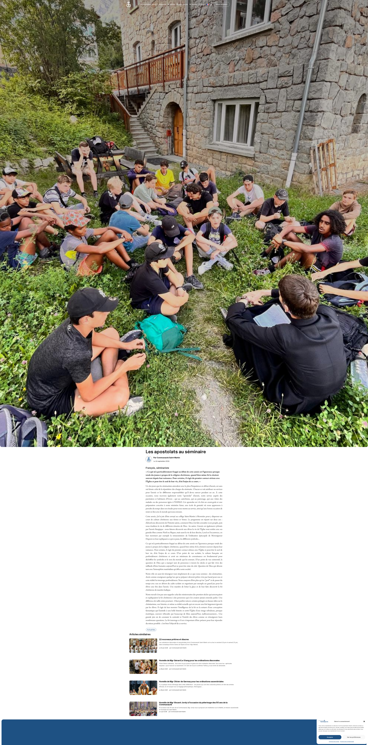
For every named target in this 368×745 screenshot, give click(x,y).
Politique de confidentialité (347, 741)
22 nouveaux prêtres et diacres (174, 639)
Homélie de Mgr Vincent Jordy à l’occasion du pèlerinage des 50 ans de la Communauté (193, 703)
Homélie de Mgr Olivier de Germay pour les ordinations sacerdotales (191, 681)
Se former (193, 4)
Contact (202, 4)
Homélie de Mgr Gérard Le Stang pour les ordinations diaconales (189, 660)
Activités (171, 4)
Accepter (330, 737)
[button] (364, 721)
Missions (162, 4)
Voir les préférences (354, 737)
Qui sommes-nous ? (149, 4)
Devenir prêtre (182, 4)
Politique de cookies (334, 741)
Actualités (151, 629)
